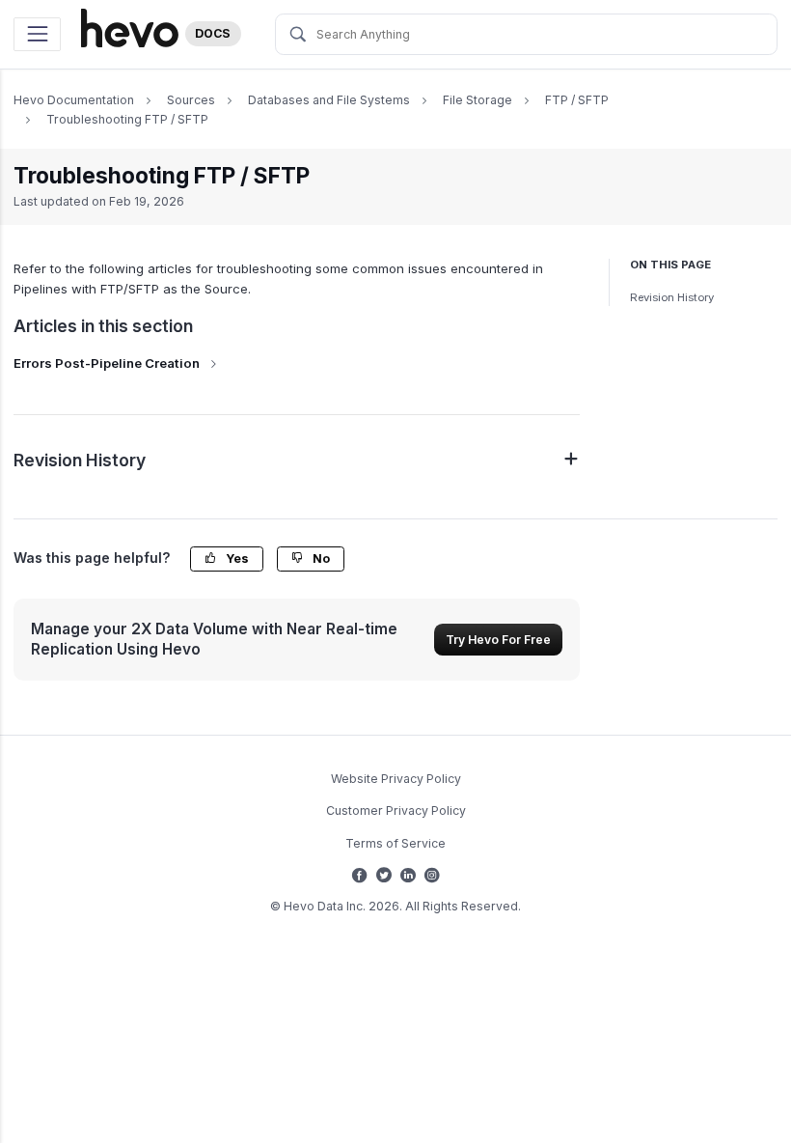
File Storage (477, 100)
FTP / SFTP (577, 100)
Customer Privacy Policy (396, 810)
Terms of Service (395, 843)
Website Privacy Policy (396, 778)
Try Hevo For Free (498, 639)
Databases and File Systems (329, 100)
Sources (191, 100)
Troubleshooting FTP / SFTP (127, 119)
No (320, 558)
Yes (236, 558)
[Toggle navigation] (37, 34)
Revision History (672, 297)
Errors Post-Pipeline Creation (107, 363)
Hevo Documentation (74, 100)
